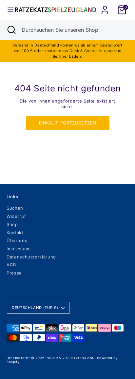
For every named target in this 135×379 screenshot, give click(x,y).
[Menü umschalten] (7, 9)
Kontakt (15, 232)
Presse (14, 272)
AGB (11, 264)
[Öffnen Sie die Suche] (11, 30)
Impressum (19, 248)
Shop (12, 224)
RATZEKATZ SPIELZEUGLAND (70, 358)
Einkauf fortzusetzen (67, 122)
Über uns (17, 240)
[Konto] (104, 6)
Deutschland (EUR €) (35, 307)
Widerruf (16, 216)
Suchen (15, 208)
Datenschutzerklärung (31, 256)
